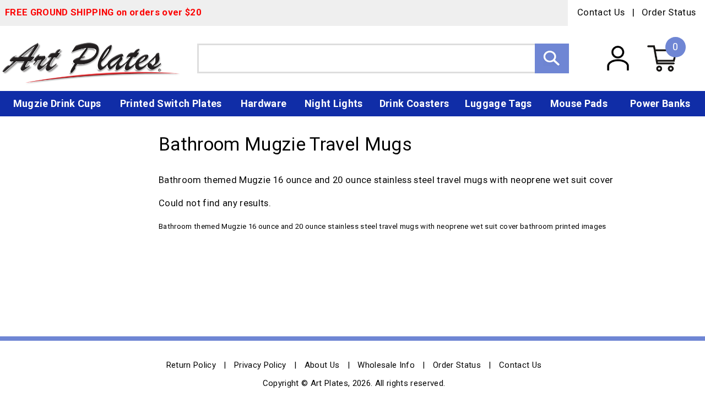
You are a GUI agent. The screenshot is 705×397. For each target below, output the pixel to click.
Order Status (669, 12)
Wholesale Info (386, 365)
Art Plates (98, 58)
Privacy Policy (260, 365)
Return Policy (191, 365)
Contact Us (601, 12)
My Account (617, 58)
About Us (322, 365)
